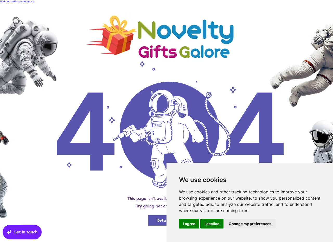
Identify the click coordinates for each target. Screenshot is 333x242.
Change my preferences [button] (250, 223)
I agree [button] (189, 223)
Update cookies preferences (17, 1)
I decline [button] (211, 223)
